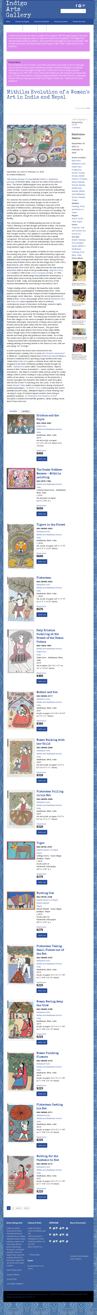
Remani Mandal (78, 185)
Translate (76, 127)
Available (14, 411)
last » (27, 1208)
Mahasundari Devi (15, 267)
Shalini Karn (15, 301)
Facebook (76, 5)
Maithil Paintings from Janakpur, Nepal (79, 242)
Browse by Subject (13, 28)
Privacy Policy (35, 1255)
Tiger (41, 843)
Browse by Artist (79, 21)
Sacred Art (76, 233)
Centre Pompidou (38, 273)
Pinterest (83, 5)
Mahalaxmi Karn (58, 298)
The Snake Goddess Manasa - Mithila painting (49, 474)
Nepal (39, 853)
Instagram (80, 5)
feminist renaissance (55, 353)
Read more (41, 450)
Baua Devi (76, 160)
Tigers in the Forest (51, 525)
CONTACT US (37, 1247)
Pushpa (23, 298)
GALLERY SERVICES (13, 1275)
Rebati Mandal (43, 903)
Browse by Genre (61, 21)
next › (18, 1208)
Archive (26, 411)
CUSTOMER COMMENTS (15, 1284)
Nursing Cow (45, 893)
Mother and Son (47, 692)
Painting (75, 206)
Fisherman (44, 578)
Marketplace (30, 28)
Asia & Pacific (77, 218)
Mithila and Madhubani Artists (49, 429)
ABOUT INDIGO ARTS (14, 1270)
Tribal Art (76, 227)
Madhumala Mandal (49, 356)
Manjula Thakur (19, 385)
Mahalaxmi (17, 366)
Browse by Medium (41, 21)
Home (88, 108)
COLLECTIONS (12, 1279)
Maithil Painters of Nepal (47, 850)
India (39, 432)
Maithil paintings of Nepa (21, 179)
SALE (42, 28)
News (8, 21)
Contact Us (51, 70)
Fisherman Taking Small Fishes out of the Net (50, 950)
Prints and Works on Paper (78, 209)
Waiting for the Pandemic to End (42, 396)
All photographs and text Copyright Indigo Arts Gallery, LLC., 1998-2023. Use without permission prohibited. (45, 1294)
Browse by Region (22, 21)
